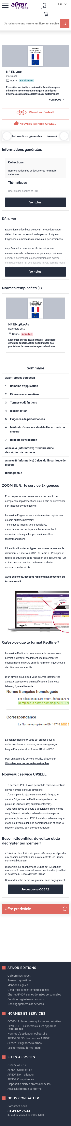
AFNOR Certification (19, 1069)
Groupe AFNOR (16, 1065)
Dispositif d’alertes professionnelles (28, 1084)
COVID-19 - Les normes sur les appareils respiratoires (31, 1027)
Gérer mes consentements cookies (28, 989)
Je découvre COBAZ (35, 889)
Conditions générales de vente (25, 999)
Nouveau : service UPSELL (35, 123)
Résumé (52, 136)
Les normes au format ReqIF (24, 1047)
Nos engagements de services (25, 1004)
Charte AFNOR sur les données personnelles (34, 994)
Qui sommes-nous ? (19, 975)
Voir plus (55, 99)
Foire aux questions (19, 980)
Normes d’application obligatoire (27, 1033)
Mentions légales (17, 985)
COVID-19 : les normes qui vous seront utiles (34, 1021)
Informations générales (27, 136)
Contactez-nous (17, 1106)
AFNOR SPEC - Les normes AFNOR (28, 1038)
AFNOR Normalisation (21, 1074)
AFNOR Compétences (20, 1079)
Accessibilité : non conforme (24, 1088)
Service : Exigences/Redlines (24, 1043)
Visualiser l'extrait (41, 112)
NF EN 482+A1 (18, 324)
